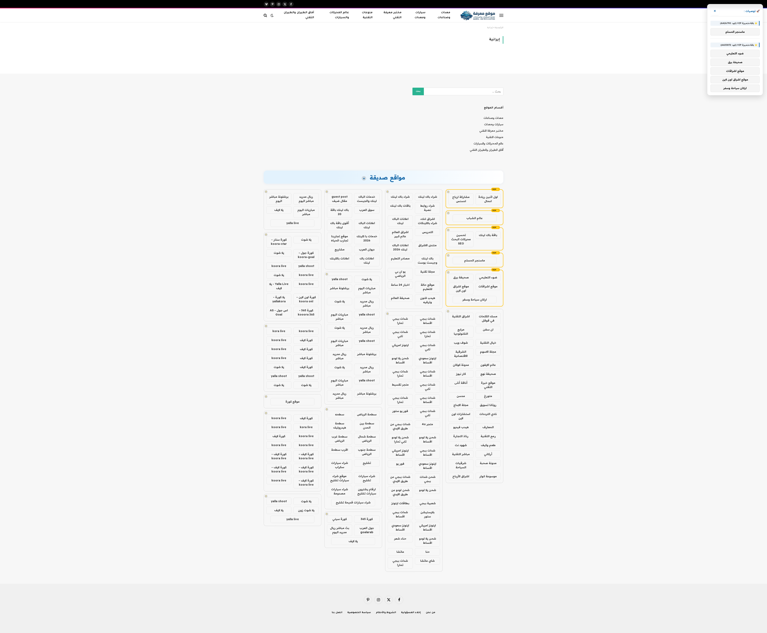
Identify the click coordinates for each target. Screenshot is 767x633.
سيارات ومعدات (420, 15)
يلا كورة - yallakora (279, 299)
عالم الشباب (474, 218)
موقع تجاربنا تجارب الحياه (339, 238)
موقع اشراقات (488, 286)
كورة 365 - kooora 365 (306, 312)
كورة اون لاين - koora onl (306, 299)
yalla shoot (340, 279)
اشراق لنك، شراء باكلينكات (427, 221)
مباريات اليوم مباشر (367, 290)
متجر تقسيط (400, 384)
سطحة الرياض (367, 414)
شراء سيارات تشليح (366, 478)
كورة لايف (306, 340)
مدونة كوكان (461, 365)
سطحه (339, 414)
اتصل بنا (337, 612)
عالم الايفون (488, 365)
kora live (278, 331)
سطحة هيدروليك (339, 425)
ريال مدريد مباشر (367, 303)
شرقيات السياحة (460, 465)
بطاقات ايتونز (400, 503)
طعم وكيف (488, 445)
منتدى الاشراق (427, 245)
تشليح (367, 463)
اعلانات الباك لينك (400, 221)
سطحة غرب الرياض (339, 439)
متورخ (488, 396)
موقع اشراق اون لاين (461, 288)
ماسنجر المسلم (474, 260)
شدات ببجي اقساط (427, 321)
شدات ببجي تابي (400, 334)
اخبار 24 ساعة (400, 285)
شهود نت (461, 445)
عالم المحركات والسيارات (339, 15)
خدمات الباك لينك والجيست (367, 199)
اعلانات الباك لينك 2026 (400, 247)
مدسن (461, 396)
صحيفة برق (461, 277)
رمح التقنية (488, 436)
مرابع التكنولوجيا (461, 331)
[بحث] (266, 15)
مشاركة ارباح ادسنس (461, 199)
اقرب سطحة (339, 449)
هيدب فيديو (461, 427)
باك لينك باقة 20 (339, 212)
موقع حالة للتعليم (427, 287)
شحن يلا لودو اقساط (400, 360)
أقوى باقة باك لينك (339, 225)
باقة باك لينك (488, 235)
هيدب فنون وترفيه (427, 300)
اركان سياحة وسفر (474, 299)
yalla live (292, 223)
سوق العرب (366, 210)
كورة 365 (367, 519)
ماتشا (400, 552)
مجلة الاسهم (488, 351)
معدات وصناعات (444, 15)
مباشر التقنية (461, 454)
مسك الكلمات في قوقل (488, 318)
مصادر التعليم (400, 258)
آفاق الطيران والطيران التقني (299, 15)
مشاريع (340, 249)
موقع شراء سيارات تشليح (339, 478)
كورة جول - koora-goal (306, 255)
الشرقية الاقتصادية (461, 354)
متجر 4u (427, 424)
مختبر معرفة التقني (392, 15)
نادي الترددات (488, 414)
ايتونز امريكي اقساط (400, 452)
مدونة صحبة (488, 463)
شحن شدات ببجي (427, 479)
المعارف (488, 427)
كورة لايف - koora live (306, 456)
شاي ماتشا (427, 561)
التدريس (427, 232)
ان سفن (488, 329)
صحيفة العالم (400, 298)
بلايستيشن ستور (427, 514)
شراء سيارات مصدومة (339, 491)
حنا (427, 552)
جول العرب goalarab (367, 530)
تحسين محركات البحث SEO (461, 239)
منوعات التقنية (367, 15)
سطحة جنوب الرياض (367, 452)
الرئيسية (499, 28)
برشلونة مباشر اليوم (278, 199)
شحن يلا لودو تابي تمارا (400, 439)
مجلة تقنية (427, 271)
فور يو (400, 463)
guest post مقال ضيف (340, 199)
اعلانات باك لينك (367, 260)
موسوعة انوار (488, 476)
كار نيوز (461, 374)
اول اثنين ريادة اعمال (488, 199)
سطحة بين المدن (367, 425)
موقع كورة (292, 401)
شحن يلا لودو (427, 490)
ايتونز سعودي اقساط (427, 360)
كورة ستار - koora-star (279, 242)
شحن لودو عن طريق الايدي (400, 492)
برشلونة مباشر (339, 288)
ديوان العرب (367, 249)
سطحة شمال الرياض (367, 439)
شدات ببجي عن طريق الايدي (400, 426)
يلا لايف (353, 541)
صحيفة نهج (488, 374)
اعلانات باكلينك (339, 258)
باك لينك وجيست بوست (427, 260)
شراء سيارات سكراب (339, 465)
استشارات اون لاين (460, 416)
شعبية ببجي (427, 503)
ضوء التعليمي (488, 277)
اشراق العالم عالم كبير (400, 234)
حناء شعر (400, 538)
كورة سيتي (339, 519)
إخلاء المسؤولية (411, 612)
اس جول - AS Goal (279, 312)
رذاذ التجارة (460, 436)
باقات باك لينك (400, 205)
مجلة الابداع (460, 405)
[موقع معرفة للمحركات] (478, 15)
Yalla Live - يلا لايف (278, 286)
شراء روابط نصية (427, 208)
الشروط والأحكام (386, 612)
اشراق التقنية (461, 316)
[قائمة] (501, 15)
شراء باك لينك (427, 196)
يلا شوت (367, 279)
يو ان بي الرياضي (400, 274)
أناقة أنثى (460, 383)
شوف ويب (461, 342)
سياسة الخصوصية (359, 612)
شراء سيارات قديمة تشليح (353, 502)
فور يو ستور (400, 411)
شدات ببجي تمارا (400, 321)
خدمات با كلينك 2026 (367, 238)
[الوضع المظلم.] (272, 15)
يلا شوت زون (306, 510)
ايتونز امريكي (400, 345)
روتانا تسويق (488, 405)
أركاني (488, 454)
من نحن (430, 612)
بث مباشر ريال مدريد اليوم (339, 530)
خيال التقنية (488, 342)
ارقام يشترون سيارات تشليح (366, 491)
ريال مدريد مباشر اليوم (306, 199)
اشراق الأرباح (460, 476)
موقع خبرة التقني (488, 385)
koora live (278, 266)
